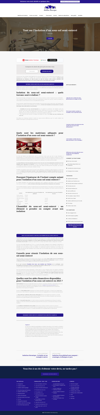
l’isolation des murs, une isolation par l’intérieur (39, 264)
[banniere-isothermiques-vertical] (39, 129)
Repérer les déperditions (64, 15)
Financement (49, 15)
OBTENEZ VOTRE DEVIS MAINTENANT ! (70, 1)
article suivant (56, 353)
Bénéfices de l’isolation (23, 15)
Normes (55, 15)
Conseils (41, 15)
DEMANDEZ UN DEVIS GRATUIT (50, 374)
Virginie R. (27, 324)
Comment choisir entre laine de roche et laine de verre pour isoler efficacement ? (75, 125)
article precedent (43, 353)
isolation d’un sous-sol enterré (49, 285)
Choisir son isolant (33, 15)
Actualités (80, 15)
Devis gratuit (73, 15)
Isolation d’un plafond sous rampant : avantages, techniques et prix (65, 356)
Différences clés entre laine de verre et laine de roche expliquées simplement (74, 153)
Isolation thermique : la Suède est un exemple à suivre (35, 356)
